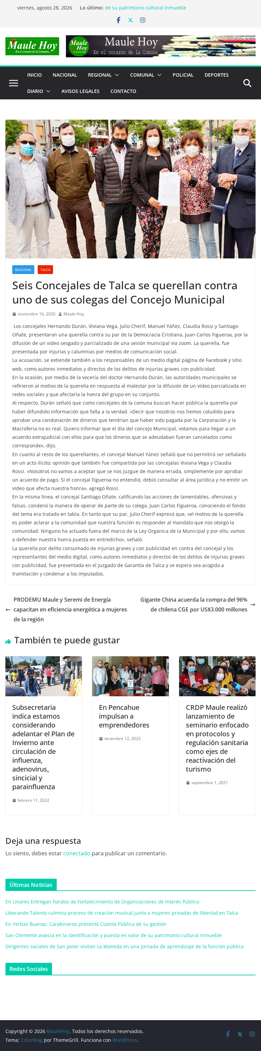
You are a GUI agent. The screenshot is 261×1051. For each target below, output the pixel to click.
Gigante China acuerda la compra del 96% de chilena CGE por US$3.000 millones (193, 604)
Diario (35, 91)
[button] (115, 75)
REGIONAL (100, 75)
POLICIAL (183, 75)
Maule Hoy (74, 314)
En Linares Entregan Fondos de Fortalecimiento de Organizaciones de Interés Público (102, 901)
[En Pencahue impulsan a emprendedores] (130, 661)
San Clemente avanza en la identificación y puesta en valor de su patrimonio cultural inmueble (172, 10)
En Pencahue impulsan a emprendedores (124, 716)
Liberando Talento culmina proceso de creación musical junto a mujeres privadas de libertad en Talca (121, 913)
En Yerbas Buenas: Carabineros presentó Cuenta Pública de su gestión (86, 924)
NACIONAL (65, 75)
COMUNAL (142, 75)
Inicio (34, 75)
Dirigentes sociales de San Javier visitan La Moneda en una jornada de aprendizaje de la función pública (124, 946)
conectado (76, 853)
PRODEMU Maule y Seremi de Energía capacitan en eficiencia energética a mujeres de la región (70, 609)
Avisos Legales (81, 91)
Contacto (123, 91)
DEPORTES (217, 75)
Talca (45, 269)
